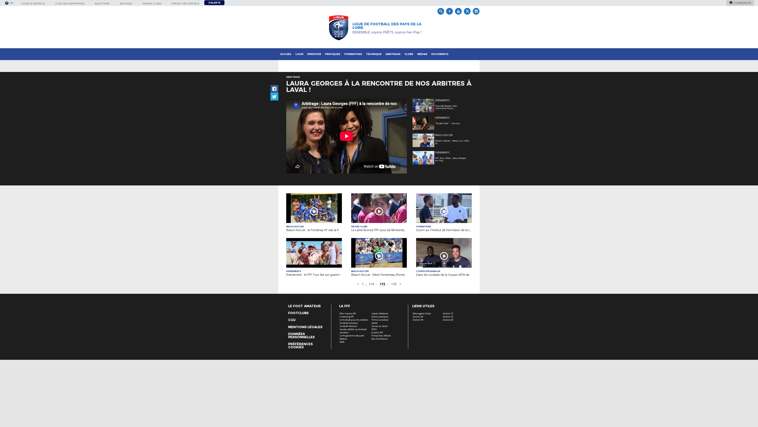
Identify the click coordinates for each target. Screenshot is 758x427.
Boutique (126, 3)
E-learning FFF (347, 317)
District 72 (448, 313)
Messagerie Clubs (422, 313)
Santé (374, 323)
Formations (353, 54)
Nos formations (379, 339)
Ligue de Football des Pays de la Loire (387, 26)
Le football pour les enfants (354, 320)
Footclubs (298, 313)
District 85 (448, 320)
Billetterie (102, 3)
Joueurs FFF (377, 332)
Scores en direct (379, 326)
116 (393, 284)
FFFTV (374, 329)
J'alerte (214, 2)
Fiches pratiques (379, 317)
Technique (374, 54)
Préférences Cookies (300, 346)
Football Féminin (348, 326)
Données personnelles (301, 336)
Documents (439, 54)
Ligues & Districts (33, 3)
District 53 (448, 317)
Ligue (299, 54)
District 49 (418, 320)
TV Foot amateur (379, 320)
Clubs (408, 54)
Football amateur (349, 323)
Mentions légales (305, 327)
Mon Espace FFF (348, 313)
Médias (422, 54)
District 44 (418, 317)
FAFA (342, 342)
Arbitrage (393, 54)
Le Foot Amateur (304, 306)
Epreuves (314, 54)
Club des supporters (70, 3)
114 (371, 284)
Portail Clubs (152, 3)
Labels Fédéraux (379, 313)
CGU (292, 320)
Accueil (286, 54)
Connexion (742, 3)
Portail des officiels (185, 3)
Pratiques (332, 54)
